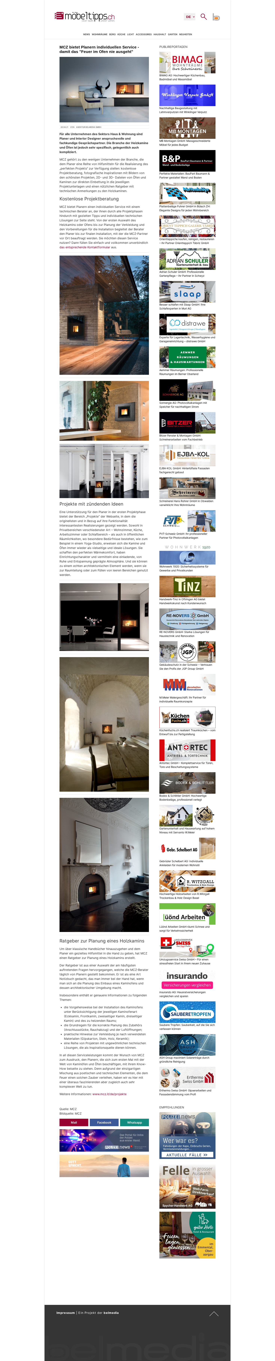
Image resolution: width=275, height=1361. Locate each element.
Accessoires (144, 34)
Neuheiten (185, 34)
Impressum (65, 1313)
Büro (112, 34)
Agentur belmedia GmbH (88, 127)
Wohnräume (99, 34)
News (86, 34)
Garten (172, 34)
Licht (130, 34)
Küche (121, 34)
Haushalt (160, 34)
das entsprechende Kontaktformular (84, 247)
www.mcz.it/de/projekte (109, 1094)
